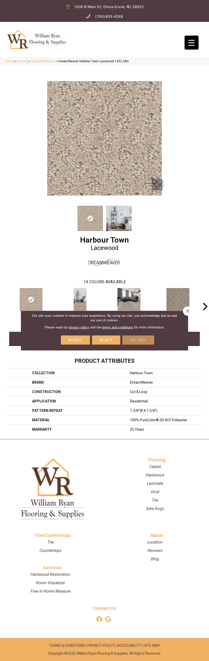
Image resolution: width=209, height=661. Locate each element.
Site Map (152, 645)
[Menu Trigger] (192, 43)
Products (49, 61)
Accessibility (129, 645)
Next (165, 215)
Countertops (50, 550)
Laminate (155, 483)
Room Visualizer (50, 582)
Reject (106, 340)
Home (9, 61)
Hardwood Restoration (50, 574)
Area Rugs (155, 508)
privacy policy (79, 327)
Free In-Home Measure (51, 591)
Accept (75, 340)
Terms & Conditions (67, 645)
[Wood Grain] (177, 299)
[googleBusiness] (108, 619)
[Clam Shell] (128, 299)
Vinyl (155, 491)
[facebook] (99, 619)
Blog (155, 559)
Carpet (35, 61)
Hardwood (155, 475)
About (156, 535)
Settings (138, 340)
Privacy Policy (101, 645)
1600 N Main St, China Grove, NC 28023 (109, 7)
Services (52, 567)
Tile (155, 500)
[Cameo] (80, 299)
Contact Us (104, 608)
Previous (43, 215)
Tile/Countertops (52, 535)
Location (155, 542)
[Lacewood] (31, 299)
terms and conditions (117, 327)
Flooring (22, 61)
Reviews (155, 550)
